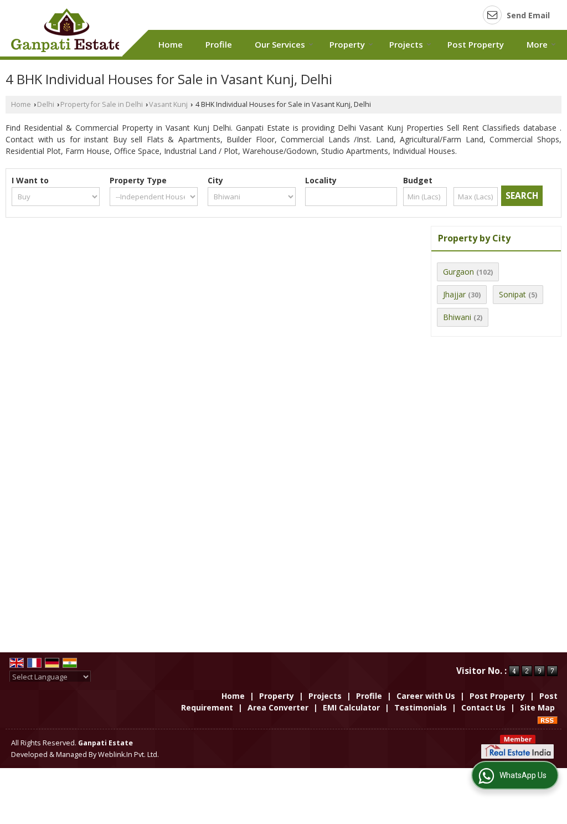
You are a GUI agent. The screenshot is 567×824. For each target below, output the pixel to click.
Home (170, 44)
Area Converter (278, 707)
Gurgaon (458, 271)
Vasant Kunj (168, 104)
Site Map (537, 707)
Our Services (280, 44)
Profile (218, 44)
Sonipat (512, 294)
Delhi (45, 104)
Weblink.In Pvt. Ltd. (128, 754)
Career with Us (425, 696)
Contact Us (483, 707)
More (537, 44)
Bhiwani (457, 317)
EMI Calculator (351, 707)
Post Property (475, 44)
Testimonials (420, 707)
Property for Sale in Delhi (101, 104)
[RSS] (548, 719)
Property (347, 44)
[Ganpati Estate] (66, 30)
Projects (406, 44)
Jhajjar (454, 294)
